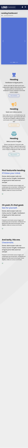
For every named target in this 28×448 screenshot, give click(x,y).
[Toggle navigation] (22, 7)
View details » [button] (14, 95)
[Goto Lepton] (9, 7)
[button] (3, 41)
